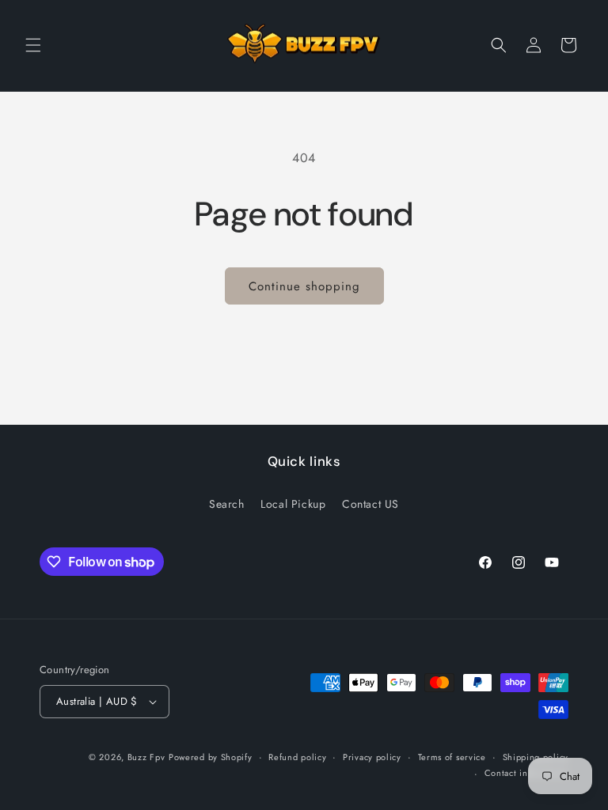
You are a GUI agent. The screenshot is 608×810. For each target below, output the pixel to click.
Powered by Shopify (211, 757)
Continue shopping (304, 286)
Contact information (526, 772)
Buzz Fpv (146, 757)
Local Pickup (292, 504)
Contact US (370, 504)
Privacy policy (372, 757)
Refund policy (297, 757)
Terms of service (452, 757)
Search (227, 504)
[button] (33, 45)
